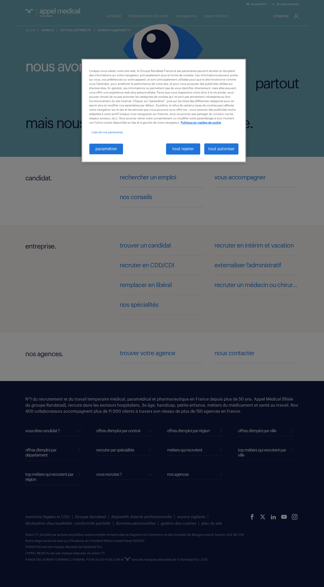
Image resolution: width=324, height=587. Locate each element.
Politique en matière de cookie (201, 122)
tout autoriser (221, 149)
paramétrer (106, 149)
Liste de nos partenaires (107, 132)
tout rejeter (183, 149)
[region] (164, 110)
